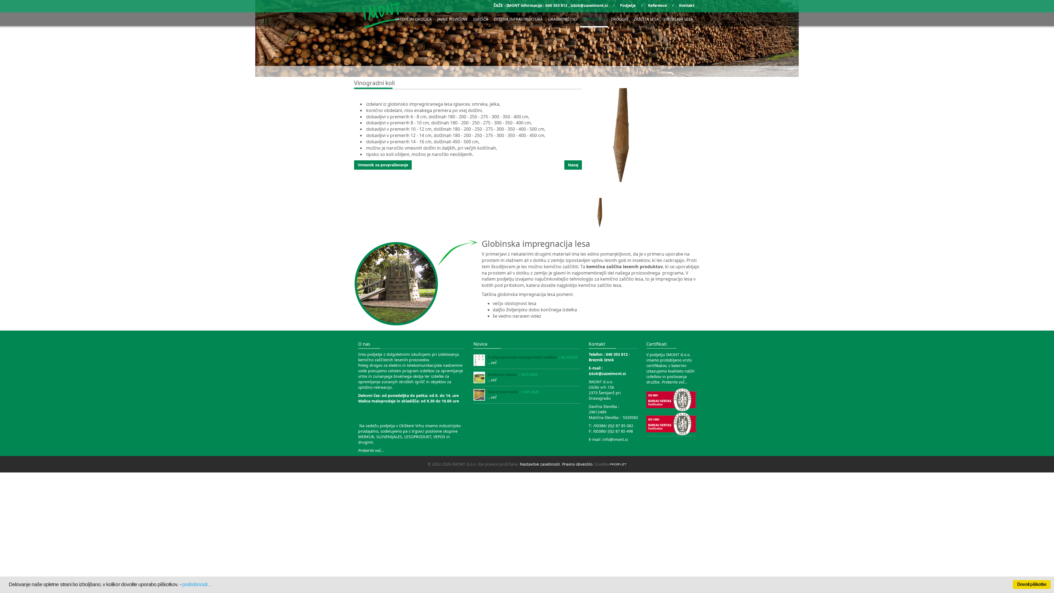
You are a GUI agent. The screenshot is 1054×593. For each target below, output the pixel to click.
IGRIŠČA (480, 19)
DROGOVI (619, 19)
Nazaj (573, 164)
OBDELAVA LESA (678, 19)
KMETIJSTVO (594, 19)
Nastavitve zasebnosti (540, 464)
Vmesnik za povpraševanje (383, 164)
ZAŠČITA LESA (646, 19)
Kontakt (686, 5)
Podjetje (628, 5)
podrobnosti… (197, 584)
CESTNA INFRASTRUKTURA (518, 19)
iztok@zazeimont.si (589, 5)
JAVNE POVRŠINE (452, 19)
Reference (657, 5)
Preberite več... (371, 450)
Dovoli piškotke (1031, 584)
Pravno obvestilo (577, 464)
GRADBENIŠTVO (562, 19)
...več (492, 362)
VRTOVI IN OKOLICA (413, 19)
